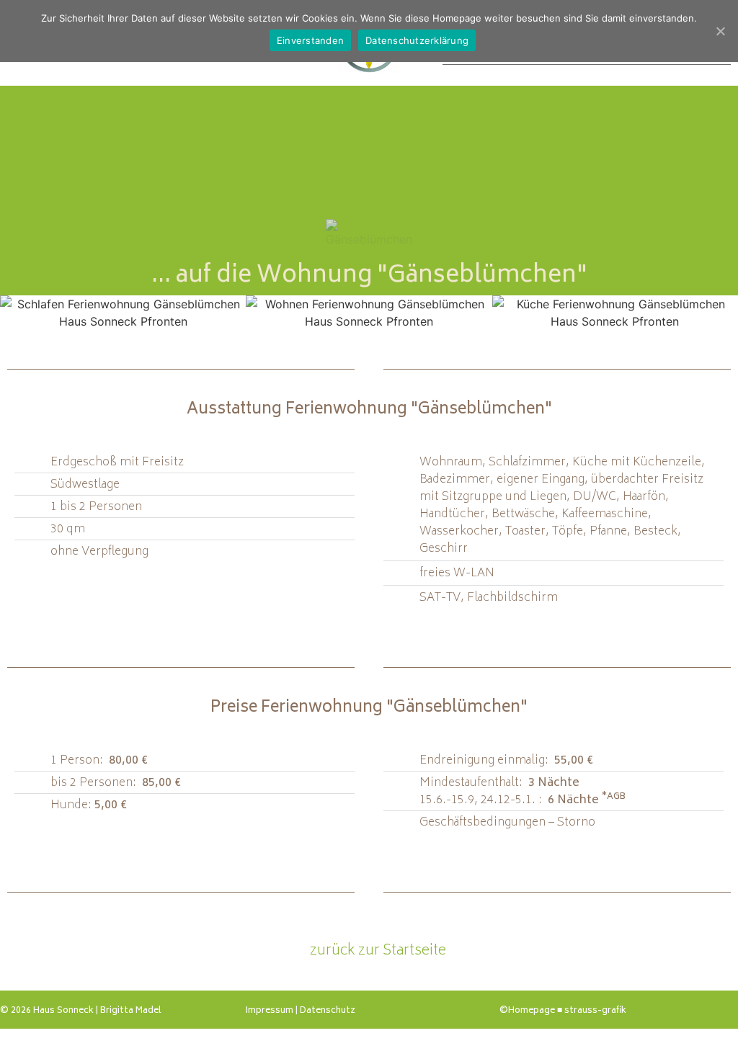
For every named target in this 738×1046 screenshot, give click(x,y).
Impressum (269, 1011)
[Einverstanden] (720, 31)
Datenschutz (327, 1011)
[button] (19, 312)
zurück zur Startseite (375, 951)
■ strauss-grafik (591, 1011)
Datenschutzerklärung (416, 40)
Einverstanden (310, 40)
